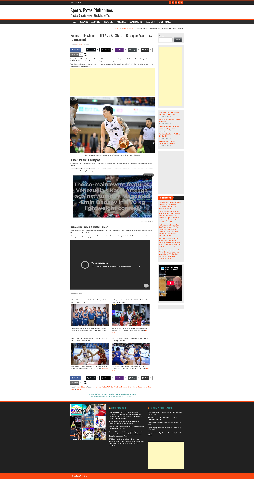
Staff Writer (79, 44)
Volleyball (121, 22)
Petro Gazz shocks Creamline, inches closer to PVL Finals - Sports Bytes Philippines (168, 240)
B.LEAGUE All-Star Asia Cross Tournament (115, 387)
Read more (105, 368)
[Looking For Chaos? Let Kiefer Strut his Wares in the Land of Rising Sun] (130, 318)
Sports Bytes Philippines (91, 10)
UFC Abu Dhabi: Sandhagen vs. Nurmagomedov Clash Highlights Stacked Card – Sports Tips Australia (169, 214)
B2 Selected (133, 387)
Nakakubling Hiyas (165, 202)
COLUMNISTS (95, 22)
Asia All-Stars (97, 387)
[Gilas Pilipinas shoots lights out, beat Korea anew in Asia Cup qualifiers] (130, 355)
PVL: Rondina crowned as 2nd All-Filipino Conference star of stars (168, 256)
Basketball (108, 22)
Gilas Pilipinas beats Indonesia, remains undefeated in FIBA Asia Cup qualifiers (89, 339)
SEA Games (84, 22)
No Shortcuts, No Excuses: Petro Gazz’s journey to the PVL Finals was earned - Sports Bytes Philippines (169, 228)
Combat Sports (136, 22)
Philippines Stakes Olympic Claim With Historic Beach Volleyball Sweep (169, 128)
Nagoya (78, 389)
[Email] (181, 2)
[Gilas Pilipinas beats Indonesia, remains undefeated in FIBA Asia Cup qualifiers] (90, 355)
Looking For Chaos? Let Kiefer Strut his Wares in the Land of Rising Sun (130, 301)
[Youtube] (176, 2)
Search (161, 36)
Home (74, 22)
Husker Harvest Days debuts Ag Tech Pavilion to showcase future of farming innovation (124, 422)
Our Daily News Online (161, 408)
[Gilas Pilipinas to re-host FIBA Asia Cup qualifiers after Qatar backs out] (90, 315)
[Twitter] (173, 2)
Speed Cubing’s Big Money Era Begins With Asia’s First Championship (169, 113)
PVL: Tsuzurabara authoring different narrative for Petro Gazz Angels (169, 233)
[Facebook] (170, 2)
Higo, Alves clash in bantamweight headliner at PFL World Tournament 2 (169, 220)
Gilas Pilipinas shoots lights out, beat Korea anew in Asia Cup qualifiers (130, 339)
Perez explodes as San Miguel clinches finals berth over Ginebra (112, 396)
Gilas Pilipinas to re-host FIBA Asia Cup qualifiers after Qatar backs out (88, 301)
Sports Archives (165, 22)
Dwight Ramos (142, 387)
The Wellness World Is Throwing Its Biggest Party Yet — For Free (168, 142)
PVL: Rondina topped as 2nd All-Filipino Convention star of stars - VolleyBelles (169, 252)
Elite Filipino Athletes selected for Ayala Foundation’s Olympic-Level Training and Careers (170, 205)
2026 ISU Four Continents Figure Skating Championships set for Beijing (112, 394)
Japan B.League (127, 28)
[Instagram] (179, 2)
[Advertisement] (112, 82)
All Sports (150, 22)
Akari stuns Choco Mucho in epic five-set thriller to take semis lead (170, 245)
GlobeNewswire (119, 408)
